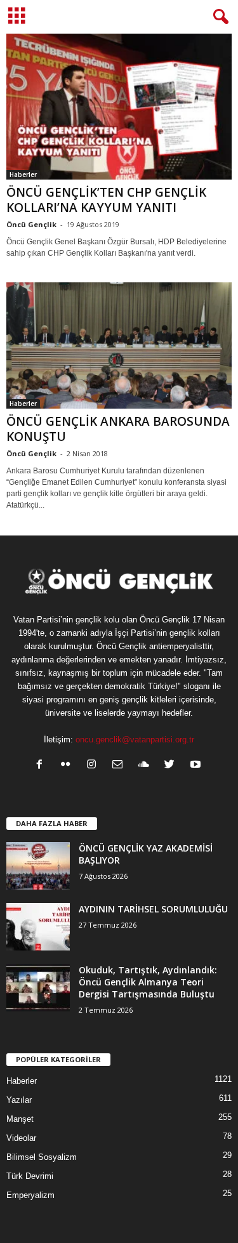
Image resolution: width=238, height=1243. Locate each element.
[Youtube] (197, 765)
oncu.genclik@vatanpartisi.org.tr (135, 739)
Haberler (23, 174)
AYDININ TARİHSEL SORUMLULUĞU (153, 909)
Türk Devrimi (29, 1176)
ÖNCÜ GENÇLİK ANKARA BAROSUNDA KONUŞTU (118, 429)
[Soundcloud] (146, 765)
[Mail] (120, 765)
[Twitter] (172, 765)
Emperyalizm (30, 1195)
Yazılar (19, 1100)
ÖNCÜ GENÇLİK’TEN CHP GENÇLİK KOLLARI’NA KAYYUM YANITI (106, 200)
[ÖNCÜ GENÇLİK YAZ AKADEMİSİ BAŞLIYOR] (38, 866)
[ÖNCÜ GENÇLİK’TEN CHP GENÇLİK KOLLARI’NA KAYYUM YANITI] (119, 107)
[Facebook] (42, 765)
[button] (218, 17)
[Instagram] (94, 765)
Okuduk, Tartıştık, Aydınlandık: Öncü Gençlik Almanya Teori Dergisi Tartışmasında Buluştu (148, 982)
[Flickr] (68, 765)
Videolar (21, 1138)
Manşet (20, 1119)
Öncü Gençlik (31, 224)
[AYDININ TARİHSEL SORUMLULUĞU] (38, 926)
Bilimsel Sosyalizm (41, 1157)
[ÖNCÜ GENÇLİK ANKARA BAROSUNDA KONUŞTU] (119, 345)
